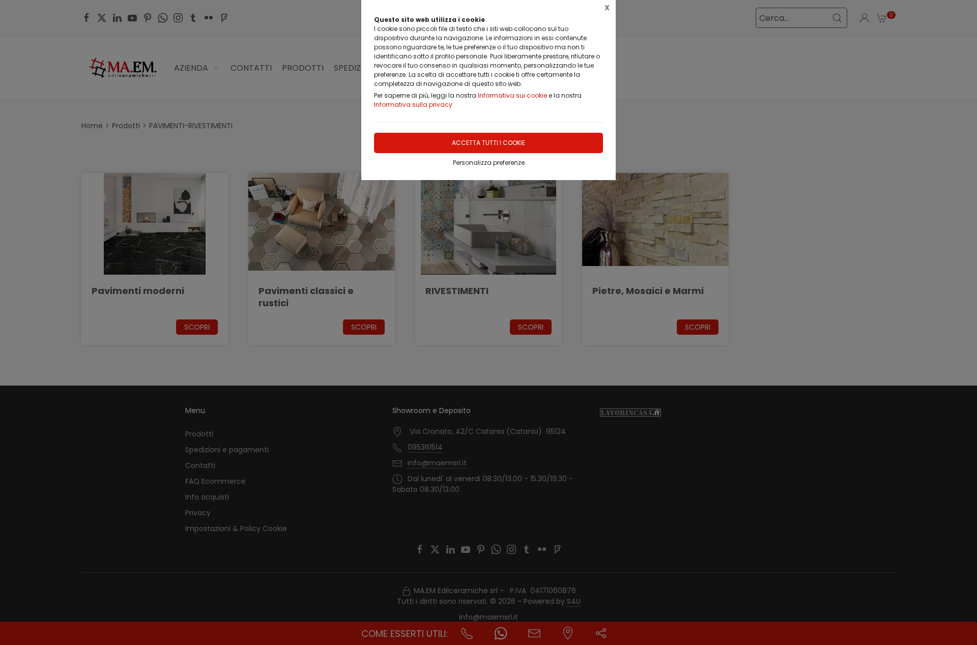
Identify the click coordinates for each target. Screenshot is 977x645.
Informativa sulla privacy (413, 104)
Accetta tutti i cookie (488, 142)
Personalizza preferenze (489, 162)
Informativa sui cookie (512, 95)
